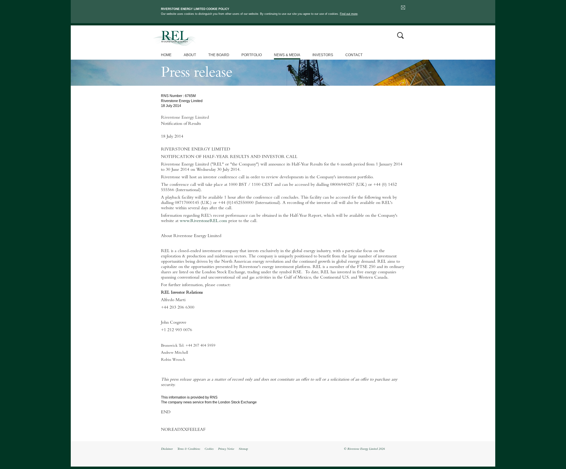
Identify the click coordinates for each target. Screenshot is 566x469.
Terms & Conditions (188, 449)
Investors (322, 55)
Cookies (209, 449)
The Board (218, 55)
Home (166, 55)
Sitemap (243, 449)
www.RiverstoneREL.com (203, 221)
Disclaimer (167, 449)
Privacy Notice (226, 449)
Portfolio (251, 55)
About (190, 55)
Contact (354, 55)
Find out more (349, 13)
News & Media (287, 55)
